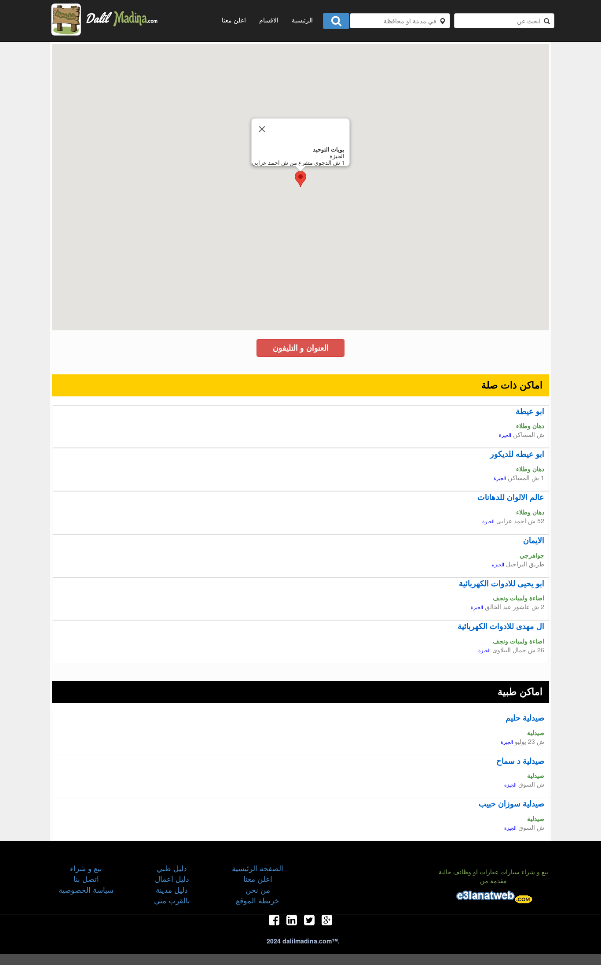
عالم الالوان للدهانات (510, 497)
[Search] (336, 21)
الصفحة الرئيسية (257, 867)
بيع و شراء (86, 867)
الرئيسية (302, 19)
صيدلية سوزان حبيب (511, 803)
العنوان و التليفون (301, 347)
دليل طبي (172, 867)
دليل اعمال (172, 878)
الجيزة (505, 435)
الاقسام (269, 19)
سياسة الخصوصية (86, 889)
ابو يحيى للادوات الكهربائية (501, 583)
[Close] (262, 129)
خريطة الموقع (257, 900)
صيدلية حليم (525, 717)
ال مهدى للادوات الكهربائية (501, 626)
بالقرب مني (172, 900)
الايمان (533, 540)
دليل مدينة (172, 889)
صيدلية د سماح (520, 760)
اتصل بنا (86, 878)
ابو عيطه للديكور (517, 453)
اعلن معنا (234, 19)
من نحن (258, 889)
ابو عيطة (530, 411)
